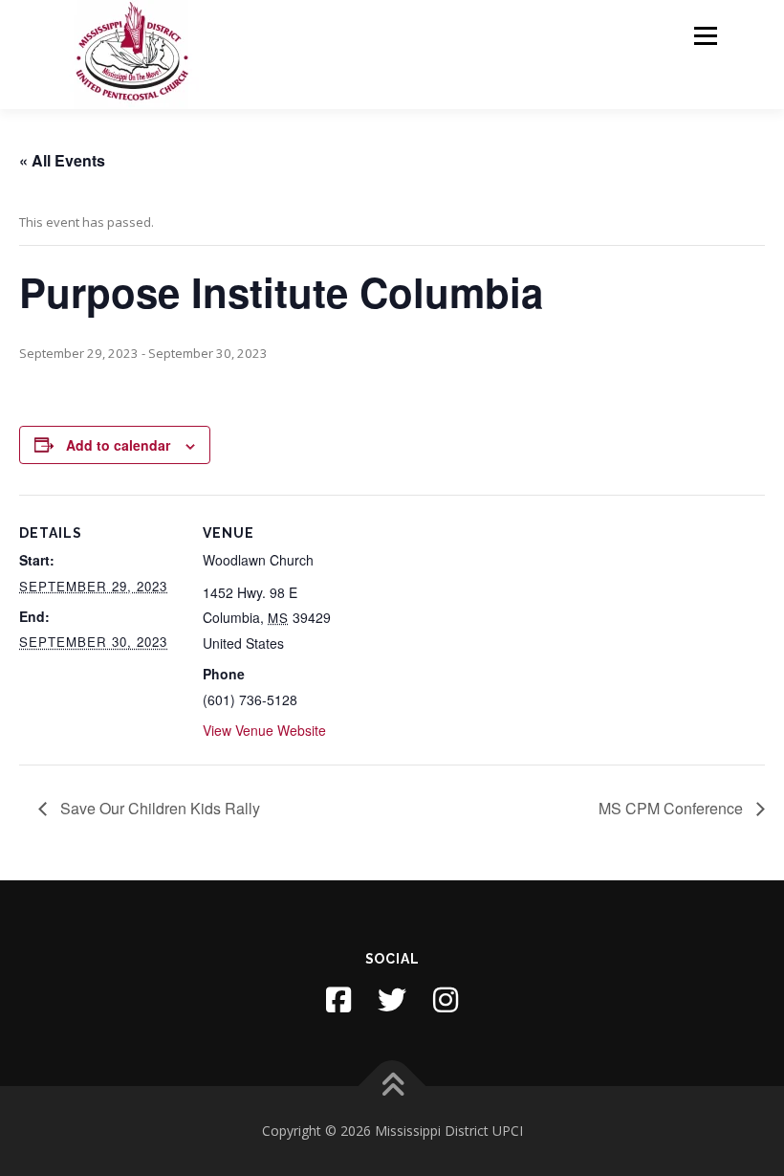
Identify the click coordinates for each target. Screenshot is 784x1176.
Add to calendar (118, 445)
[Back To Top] (392, 1087)
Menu (705, 35)
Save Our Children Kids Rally (158, 808)
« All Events (62, 160)
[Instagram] (445, 1000)
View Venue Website (264, 730)
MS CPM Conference (673, 808)
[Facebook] (338, 1000)
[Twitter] (392, 1000)
